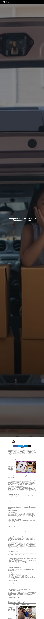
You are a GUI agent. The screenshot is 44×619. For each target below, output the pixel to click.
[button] (32, 2)
